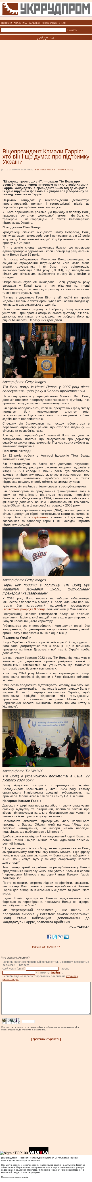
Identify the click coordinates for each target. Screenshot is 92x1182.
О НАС (62, 23)
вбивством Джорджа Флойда (25, 609)
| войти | (56, 972)
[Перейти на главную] (46, 18)
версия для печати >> (46, 946)
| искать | (72, 30)
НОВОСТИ (6, 23)
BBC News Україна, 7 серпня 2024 (53, 169)
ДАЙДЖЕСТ (34, 23)
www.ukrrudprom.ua (75, 1165)
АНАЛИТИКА (20, 23)
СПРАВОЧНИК (49, 23)
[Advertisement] (46, 87)
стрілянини (40, 517)
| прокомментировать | (46, 1039)
